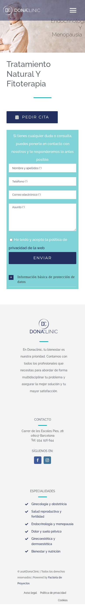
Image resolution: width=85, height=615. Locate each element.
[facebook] (37, 460)
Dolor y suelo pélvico (46, 531)
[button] (42, 279)
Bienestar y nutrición (45, 551)
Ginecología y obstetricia (49, 504)
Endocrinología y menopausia (52, 524)
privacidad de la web (27, 248)
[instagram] (47, 460)
